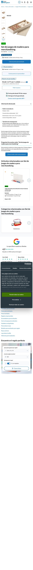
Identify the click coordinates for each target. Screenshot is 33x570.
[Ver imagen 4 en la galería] (3, 28)
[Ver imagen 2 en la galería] (3, 17)
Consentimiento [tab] (6, 268)
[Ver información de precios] (27, 82)
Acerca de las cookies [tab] (25, 268)
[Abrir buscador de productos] (22, 2)
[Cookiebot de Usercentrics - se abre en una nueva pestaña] (24, 264)
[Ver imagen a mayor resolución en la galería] (19, 25)
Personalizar (15, 299)
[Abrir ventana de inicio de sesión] (25, 2)
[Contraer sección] (31, 104)
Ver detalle (10, 51)
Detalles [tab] (15, 268)
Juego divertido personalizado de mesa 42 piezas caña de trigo (16, 189)
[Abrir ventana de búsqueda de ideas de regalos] (19, 2)
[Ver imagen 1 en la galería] (3, 12)
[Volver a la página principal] (5, 2)
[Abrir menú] (31, 2)
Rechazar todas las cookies (16, 304)
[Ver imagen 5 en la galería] (3, 33)
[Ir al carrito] (27, 2)
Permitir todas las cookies (16, 294)
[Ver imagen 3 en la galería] (3, 23)
